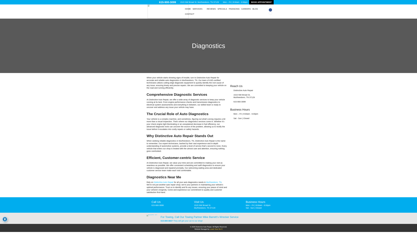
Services (197, 9)
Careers (246, 9)
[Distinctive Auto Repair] (231, 90)
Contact (189, 14)
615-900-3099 (167, 2)
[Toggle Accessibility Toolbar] (4, 219)
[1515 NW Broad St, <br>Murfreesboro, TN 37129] (231, 96)
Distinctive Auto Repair (163, 182)
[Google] (270, 13)
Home (188, 9)
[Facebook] (270, 10)
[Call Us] (148, 202)
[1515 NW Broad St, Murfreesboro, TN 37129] (178, 2)
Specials (222, 9)
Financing (234, 9)
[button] (261, 2)
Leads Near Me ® (216, 229)
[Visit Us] (190, 202)
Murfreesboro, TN (214, 182)
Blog (255, 9)
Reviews (211, 9)
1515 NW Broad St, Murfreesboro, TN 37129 (199, 2)
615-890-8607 (167, 221)
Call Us (156, 202)
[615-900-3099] (157, 2)
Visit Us (199, 202)
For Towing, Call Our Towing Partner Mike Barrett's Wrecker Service (199, 217)
